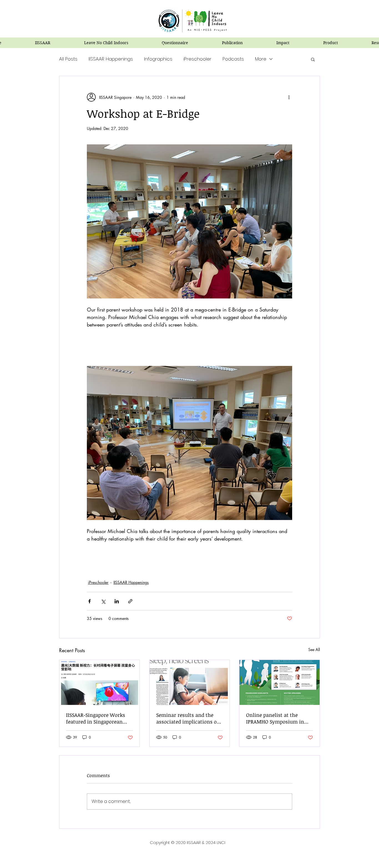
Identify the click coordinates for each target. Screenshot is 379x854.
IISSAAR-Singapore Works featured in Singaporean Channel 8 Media (95, 718)
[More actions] (288, 97)
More (260, 59)
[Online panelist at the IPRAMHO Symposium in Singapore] (279, 682)
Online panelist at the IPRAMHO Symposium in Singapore (275, 718)
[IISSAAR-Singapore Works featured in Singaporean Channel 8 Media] (99, 682)
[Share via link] (130, 601)
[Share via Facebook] (89, 601)
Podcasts (233, 59)
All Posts (68, 59)
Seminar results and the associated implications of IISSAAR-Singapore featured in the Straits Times (188, 718)
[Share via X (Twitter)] (103, 601)
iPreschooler (197, 59)
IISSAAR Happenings (111, 59)
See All (314, 649)
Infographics (158, 59)
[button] (312, 59)
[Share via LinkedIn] (116, 601)
